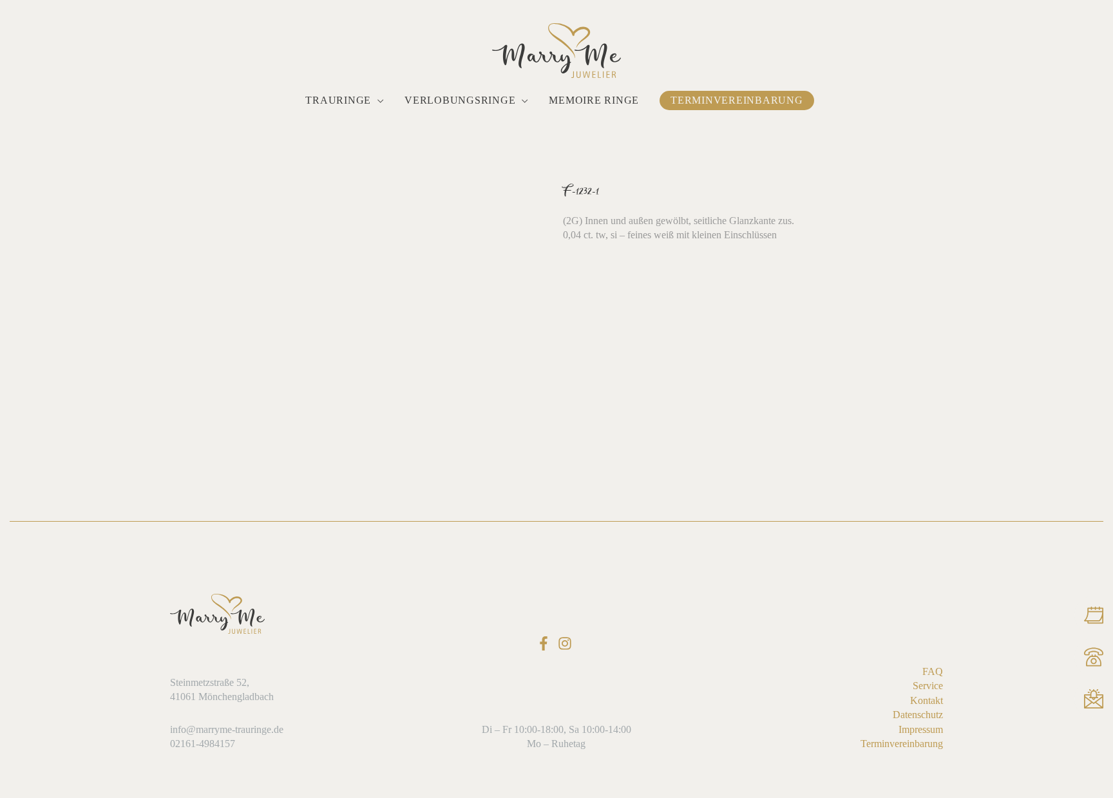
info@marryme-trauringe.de (226, 729)
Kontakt (926, 700)
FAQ (932, 671)
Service (928, 685)
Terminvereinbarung (902, 743)
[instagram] (567, 643)
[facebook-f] (546, 643)
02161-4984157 (202, 743)
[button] (377, 100)
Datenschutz (918, 714)
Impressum (921, 729)
